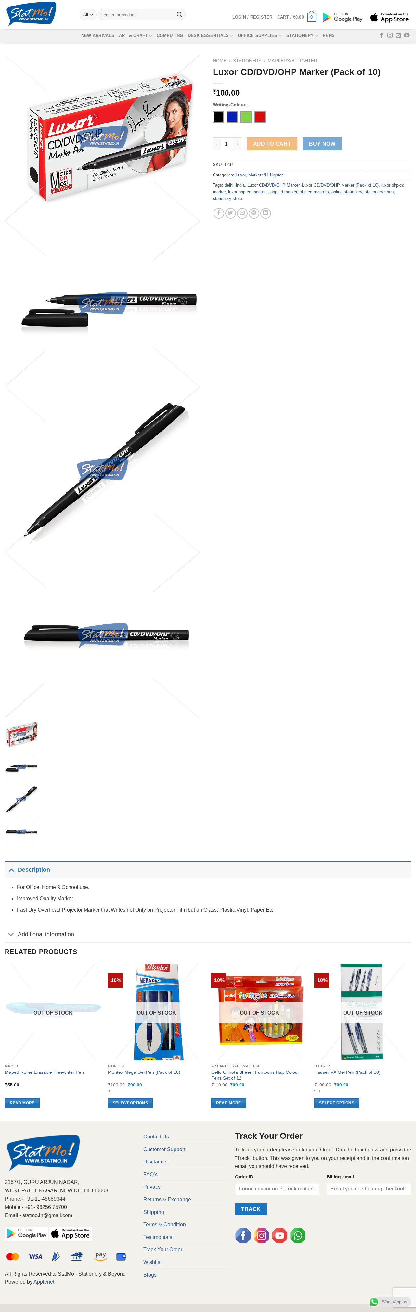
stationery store (227, 198)
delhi (229, 185)
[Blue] (232, 117)
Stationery (300, 35)
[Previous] (5, 1041)
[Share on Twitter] (230, 213)
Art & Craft (133, 35)
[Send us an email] (398, 36)
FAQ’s (150, 1174)
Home (220, 60)
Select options (130, 1103)
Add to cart (272, 144)
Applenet (43, 1282)
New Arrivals (97, 35)
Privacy (152, 1186)
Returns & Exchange (167, 1199)
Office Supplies (258, 35)
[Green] (246, 117)
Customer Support (164, 1149)
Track (251, 1209)
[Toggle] (11, 870)
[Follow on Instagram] (390, 36)
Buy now (322, 144)
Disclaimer (155, 1161)
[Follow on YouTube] (407, 36)
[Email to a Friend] (242, 213)
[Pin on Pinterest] (254, 213)
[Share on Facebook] (219, 213)
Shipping (153, 1212)
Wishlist (152, 1262)
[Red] (260, 117)
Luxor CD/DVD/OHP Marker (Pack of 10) (340, 185)
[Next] (411, 1041)
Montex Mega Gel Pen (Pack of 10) (144, 1072)
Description (34, 869)
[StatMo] (37, 14)
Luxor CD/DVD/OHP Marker (273, 185)
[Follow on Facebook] (381, 36)
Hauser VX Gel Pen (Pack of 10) (347, 1072)
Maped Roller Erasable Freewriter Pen (44, 1072)
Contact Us (156, 1136)
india (240, 185)
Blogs (150, 1275)
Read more (22, 1103)
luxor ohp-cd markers (248, 191)
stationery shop (379, 191)
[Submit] (179, 14)
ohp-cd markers (314, 191)
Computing (170, 35)
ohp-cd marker (283, 191)
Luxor (241, 175)
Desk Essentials (208, 35)
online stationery (347, 191)
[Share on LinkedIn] (265, 213)
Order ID (244, 1176)
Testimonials (157, 1237)
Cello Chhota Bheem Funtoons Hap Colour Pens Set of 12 (255, 1075)
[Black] (218, 117)
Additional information (46, 934)
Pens (329, 35)
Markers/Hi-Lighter (292, 60)
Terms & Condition (164, 1224)
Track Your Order (162, 1249)
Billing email (340, 1176)
